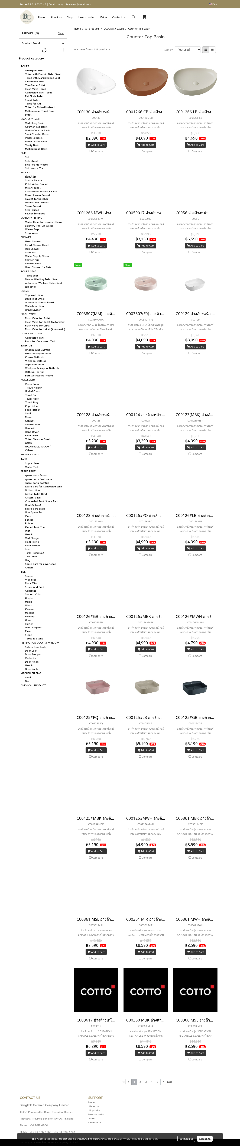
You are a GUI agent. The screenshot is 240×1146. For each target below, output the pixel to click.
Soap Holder (32, 410)
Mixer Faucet (33, 188)
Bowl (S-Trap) (33, 505)
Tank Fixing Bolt (34, 553)
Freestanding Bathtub (38, 353)
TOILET (25, 66)
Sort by (169, 49)
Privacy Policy (129, 1138)
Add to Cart (97, 144)
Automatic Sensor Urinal (39, 302)
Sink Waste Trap (34, 168)
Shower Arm (32, 260)
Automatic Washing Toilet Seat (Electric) (43, 285)
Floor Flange (32, 545)
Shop (70, 17)
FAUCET (25, 172)
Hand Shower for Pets (38, 267)
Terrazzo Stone (34, 639)
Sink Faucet (32, 210)
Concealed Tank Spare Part (41, 501)
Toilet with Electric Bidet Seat (43, 74)
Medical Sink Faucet (37, 202)
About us (56, 17)
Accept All (204, 1138)
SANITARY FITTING (31, 218)
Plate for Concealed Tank (40, 341)
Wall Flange (32, 538)
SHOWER (26, 237)
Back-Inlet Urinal (34, 299)
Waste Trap (32, 229)
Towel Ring (31, 402)
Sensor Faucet (33, 180)
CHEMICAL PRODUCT (33, 685)
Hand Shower (33, 241)
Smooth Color (33, 594)
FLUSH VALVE (28, 314)
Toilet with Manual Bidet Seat (42, 78)
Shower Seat (32, 424)
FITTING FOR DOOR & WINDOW (40, 643)
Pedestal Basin (34, 138)
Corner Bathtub (34, 357)
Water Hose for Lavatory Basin (43, 222)
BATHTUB (26, 346)
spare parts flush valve (38, 479)
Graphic (29, 598)
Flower (29, 624)
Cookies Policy (150, 1138)
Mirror (28, 417)
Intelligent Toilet (34, 70)
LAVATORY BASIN (30, 119)
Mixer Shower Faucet (37, 195)
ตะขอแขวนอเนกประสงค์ (37, 447)
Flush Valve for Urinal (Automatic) (45, 329)
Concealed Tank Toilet (38, 93)
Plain (28, 631)
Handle (29, 534)
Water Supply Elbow (37, 256)
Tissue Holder (33, 388)
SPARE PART (28, 471)
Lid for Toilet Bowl (36, 494)
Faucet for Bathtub (36, 199)
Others (29, 450)
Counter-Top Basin (36, 127)
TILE (23, 572)
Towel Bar (31, 395)
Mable (28, 602)
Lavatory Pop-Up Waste (39, 226)
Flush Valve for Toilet (37, 318)
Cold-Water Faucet (36, 184)
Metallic (29, 613)
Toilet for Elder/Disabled (39, 107)
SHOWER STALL (30, 454)
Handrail (29, 428)
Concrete (30, 591)
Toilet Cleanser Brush (37, 439)
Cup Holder (32, 406)
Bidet (28, 115)
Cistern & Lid (33, 498)
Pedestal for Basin (36, 141)
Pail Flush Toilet (34, 96)
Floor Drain (31, 435)
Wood (28, 605)
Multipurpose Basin (36, 149)
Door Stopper (33, 654)
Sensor (29, 520)
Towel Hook (32, 399)
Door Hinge (32, 662)
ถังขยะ (28, 443)
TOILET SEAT (28, 271)
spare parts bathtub (37, 483)
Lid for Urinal (32, 490)
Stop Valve (31, 233)
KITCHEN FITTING (31, 673)
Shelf (28, 413)
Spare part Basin (35, 509)
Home (41, 17)
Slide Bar (30, 252)
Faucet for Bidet (35, 213)
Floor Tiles (31, 583)
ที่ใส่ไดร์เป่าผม (32, 391)
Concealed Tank (34, 338)
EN (214, 4)
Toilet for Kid (33, 104)
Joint (28, 549)
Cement (30, 609)
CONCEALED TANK (32, 333)
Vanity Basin (32, 145)
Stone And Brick (34, 587)
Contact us (118, 17)
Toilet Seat (31, 276)
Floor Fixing (32, 542)
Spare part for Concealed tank (43, 486)
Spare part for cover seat (40, 564)
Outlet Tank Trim (35, 527)
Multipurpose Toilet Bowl (39, 111)
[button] (134, 17)
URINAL (25, 291)
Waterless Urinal (34, 306)
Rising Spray (32, 384)
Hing (27, 560)
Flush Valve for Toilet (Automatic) (45, 322)
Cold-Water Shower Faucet (41, 191)
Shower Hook (33, 263)
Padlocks (30, 658)
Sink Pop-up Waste (36, 165)
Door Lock (31, 651)
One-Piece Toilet (35, 81)
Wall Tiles (30, 580)
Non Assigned (33, 627)
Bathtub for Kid (34, 372)
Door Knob (31, 669)
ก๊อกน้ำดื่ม (30, 177)
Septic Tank (32, 463)
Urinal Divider (33, 310)
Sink (27, 157)
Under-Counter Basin (37, 130)
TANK (24, 459)
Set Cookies (186, 1138)
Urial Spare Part (34, 512)
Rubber (29, 523)
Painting (29, 616)
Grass (28, 620)
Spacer (29, 576)
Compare (97, 151)
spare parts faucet (36, 475)
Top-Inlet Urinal (34, 295)
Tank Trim (31, 556)
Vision (103, 17)
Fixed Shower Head (36, 245)
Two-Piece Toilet (35, 85)
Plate (28, 516)
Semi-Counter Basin (36, 134)
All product (95, 1110)
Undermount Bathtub (37, 350)
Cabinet (29, 421)
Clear (61, 33)
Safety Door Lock (35, 647)
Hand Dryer (32, 432)
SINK (23, 153)
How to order (87, 17)
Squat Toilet (32, 100)
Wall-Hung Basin (34, 123)
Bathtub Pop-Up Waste (39, 375)
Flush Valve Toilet (35, 89)
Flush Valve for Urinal (37, 326)
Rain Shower (32, 249)
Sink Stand (31, 161)
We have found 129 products (92, 49)
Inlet (27, 531)
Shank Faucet (33, 206)
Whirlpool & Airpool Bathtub (42, 368)
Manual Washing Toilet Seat (41, 279)
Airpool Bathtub (34, 364)
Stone (28, 635)
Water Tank (32, 467)
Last (169, 1081)
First (122, 1081)
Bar (27, 681)
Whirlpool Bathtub (36, 361)
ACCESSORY (28, 380)
